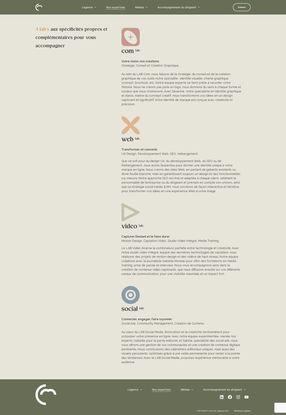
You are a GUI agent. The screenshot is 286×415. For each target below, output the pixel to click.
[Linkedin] (221, 397)
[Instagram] (238, 397)
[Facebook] (230, 397)
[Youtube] (246, 397)
